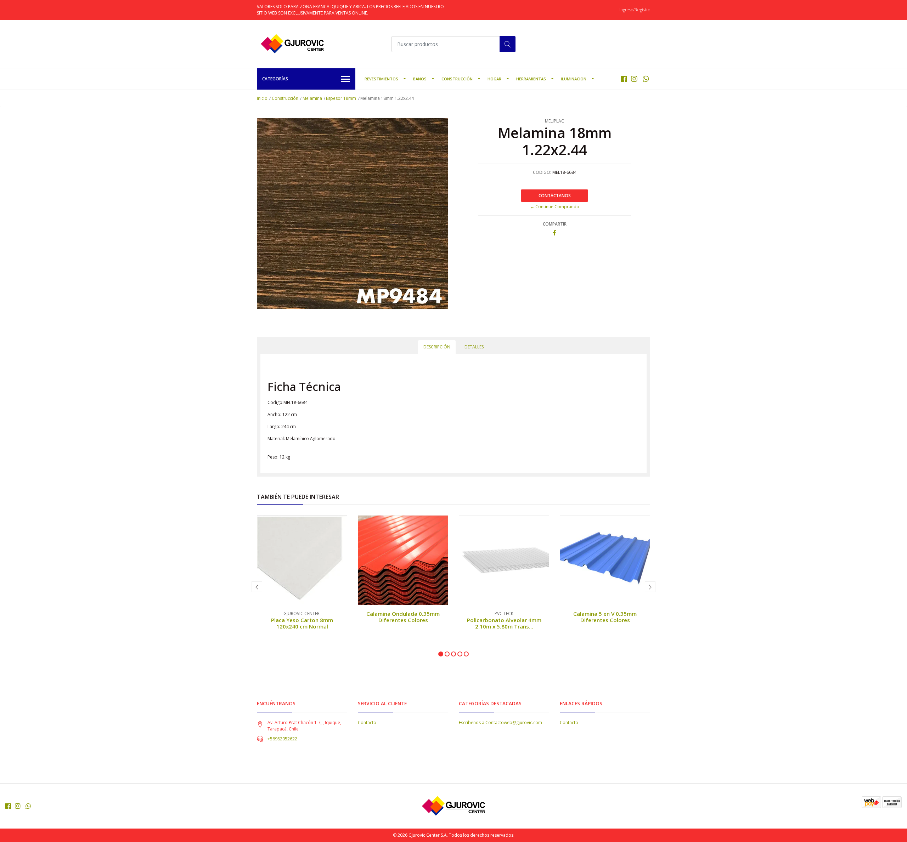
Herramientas (531, 78)
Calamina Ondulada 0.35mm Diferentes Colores (403, 617)
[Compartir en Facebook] (554, 233)
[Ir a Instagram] (634, 79)
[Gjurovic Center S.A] (292, 43)
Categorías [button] (275, 79)
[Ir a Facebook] (624, 79)
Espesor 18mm (341, 98)
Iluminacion (573, 78)
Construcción (457, 78)
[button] (441, 654)
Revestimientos (381, 78)
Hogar (494, 78)
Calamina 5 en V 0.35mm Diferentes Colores (605, 617)
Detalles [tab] (474, 347)
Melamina (312, 98)
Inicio (262, 98)
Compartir (555, 224)
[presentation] (257, 586)
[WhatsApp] (645, 79)
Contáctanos (555, 196)
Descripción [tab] (436, 347)
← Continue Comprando (554, 207)
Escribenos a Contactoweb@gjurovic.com (500, 722)
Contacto (367, 722)
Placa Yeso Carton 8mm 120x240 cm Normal (302, 623)
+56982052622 (282, 739)
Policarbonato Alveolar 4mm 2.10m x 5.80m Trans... (504, 623)
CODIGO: (542, 172)
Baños (420, 78)
